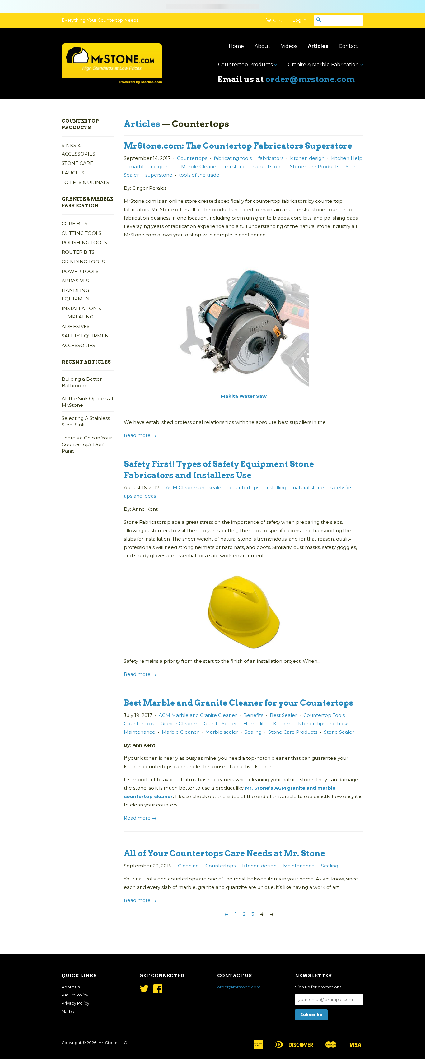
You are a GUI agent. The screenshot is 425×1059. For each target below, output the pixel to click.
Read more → (140, 435)
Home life (255, 724)
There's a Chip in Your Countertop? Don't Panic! (87, 444)
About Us (71, 987)
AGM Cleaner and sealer (194, 487)
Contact (349, 46)
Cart (277, 20)
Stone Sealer (339, 732)
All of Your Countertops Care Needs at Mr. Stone (224, 853)
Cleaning (188, 866)
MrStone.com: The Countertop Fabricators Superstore (238, 146)
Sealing (253, 732)
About (262, 46)
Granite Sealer (220, 724)
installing (276, 487)
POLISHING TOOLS (84, 242)
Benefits (253, 715)
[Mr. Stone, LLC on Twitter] (144, 991)
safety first (342, 487)
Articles (318, 46)
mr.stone (235, 167)
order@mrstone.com (310, 79)
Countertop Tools (324, 715)
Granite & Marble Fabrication (324, 64)
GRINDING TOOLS (83, 262)
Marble (69, 1011)
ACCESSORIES (78, 345)
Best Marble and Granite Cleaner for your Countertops (238, 703)
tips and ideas (140, 496)
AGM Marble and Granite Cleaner (198, 715)
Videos (289, 46)
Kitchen (282, 724)
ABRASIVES (75, 281)
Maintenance (139, 732)
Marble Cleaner (199, 167)
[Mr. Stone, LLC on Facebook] (157, 991)
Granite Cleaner (179, 724)
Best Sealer (283, 715)
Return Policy (75, 995)
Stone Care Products (314, 167)
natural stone (267, 167)
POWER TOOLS (80, 271)
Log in (299, 20)
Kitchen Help (346, 158)
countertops (244, 487)
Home (236, 46)
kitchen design (307, 158)
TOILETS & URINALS (85, 182)
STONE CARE (77, 163)
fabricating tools (233, 158)
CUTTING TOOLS (81, 233)
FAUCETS (73, 173)
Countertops (192, 158)
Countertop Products (246, 64)
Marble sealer (221, 732)
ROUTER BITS (78, 252)
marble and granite (152, 167)
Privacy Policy (75, 1003)
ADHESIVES (76, 326)
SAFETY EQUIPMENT (87, 336)
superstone (158, 175)
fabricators (270, 158)
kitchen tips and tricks (323, 724)
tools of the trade (199, 175)
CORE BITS (74, 223)
